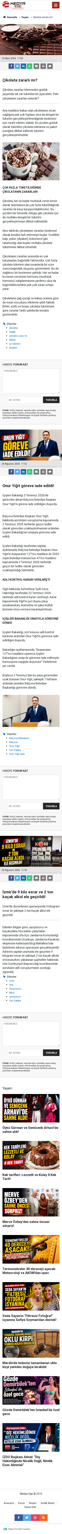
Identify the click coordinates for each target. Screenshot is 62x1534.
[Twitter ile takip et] (27, 1517)
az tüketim (15, 343)
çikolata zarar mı (18, 335)
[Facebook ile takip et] (19, 1517)
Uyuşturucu (15, 988)
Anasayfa (9, 1503)
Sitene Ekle (30, 1507)
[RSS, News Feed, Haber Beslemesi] (43, 1517)
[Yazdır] (43, 66)
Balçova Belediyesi (19, 738)
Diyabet (13, 347)
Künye (21, 1503)
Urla (11, 984)
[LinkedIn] (23, 66)
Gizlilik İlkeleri (48, 1503)
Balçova (13, 742)
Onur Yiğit (14, 746)
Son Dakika (15, 750)
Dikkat (12, 339)
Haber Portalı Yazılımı (19, 1529)
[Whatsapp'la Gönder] (29, 66)
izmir (11, 980)
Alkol (11, 992)
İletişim (33, 1503)
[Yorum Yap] (50, 66)
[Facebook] (11, 66)
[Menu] (56, 5)
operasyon (15, 996)
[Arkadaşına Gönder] (36, 66)
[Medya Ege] (14, 4)
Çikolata (13, 327)
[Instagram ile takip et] (35, 1517)
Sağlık (12, 331)
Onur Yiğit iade (17, 754)
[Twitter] (17, 66)
